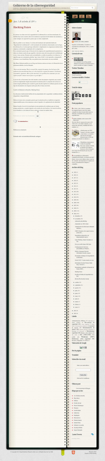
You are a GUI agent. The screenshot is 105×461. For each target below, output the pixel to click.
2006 (75, 208)
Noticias (84, 336)
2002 (75, 313)
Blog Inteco (77, 398)
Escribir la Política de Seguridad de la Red (84, 275)
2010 (75, 197)
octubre (77, 282)
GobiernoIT (81, 331)
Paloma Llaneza (78, 420)
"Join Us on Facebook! (81, 16)
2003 (75, 310)
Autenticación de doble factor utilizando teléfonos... (84, 227)
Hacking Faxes (78, 271)
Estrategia (74, 331)
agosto (77, 288)
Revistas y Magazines (77, 340)
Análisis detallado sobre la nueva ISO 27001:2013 (82, 119)
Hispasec (76, 408)
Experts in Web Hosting (90, 453)
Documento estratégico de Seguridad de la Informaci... (84, 256)
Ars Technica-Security (79, 395)
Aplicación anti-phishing (81, 221)
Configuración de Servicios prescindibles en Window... (82, 247)
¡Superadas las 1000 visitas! (82, 224)
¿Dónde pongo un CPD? (86, 130)
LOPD (73, 337)
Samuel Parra (77, 422)
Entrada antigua (35, 136)
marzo (76, 301)
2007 (75, 205)
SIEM (86, 340)
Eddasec (76, 400)
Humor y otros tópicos (86, 333)
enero (76, 307)
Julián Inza (76, 413)
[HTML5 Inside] (73, 452)
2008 (75, 202)
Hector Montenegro (78, 405)
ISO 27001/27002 (85, 335)
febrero (77, 304)
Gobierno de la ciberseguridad (34, 5)
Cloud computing (85, 324)
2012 (75, 191)
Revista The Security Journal (82, 279)
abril (76, 299)
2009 (75, 200)
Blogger (88, 388)
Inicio (28, 136)
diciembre (77, 216)
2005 (75, 211)
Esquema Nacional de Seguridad (86, 329)
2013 (75, 189)
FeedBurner (86, 378)
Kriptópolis (76, 415)
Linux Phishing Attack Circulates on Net (84, 240)
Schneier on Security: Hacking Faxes (29, 90)
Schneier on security (79, 425)
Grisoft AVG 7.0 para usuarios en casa (84, 260)
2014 (75, 186)
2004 (75, 213)
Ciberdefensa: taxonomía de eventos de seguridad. (87, 143)
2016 (75, 180)
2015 (75, 183)
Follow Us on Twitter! (74, 16)
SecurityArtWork (78, 427)
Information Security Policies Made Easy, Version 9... (83, 263)
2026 (75, 172)
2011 (75, 194)
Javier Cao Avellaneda (81, 41)
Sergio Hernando (78, 430)
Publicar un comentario (19, 130)
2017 (75, 177)
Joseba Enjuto (77, 410)
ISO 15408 (74, 334)
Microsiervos (77, 417)
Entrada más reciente (20, 136)
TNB (51, 452)
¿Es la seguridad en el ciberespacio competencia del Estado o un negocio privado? (83, 156)
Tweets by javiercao (76, 75)
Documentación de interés (83, 328)
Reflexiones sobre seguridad (81, 339)
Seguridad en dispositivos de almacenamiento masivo (82, 236)
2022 (75, 175)
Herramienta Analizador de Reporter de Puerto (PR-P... (84, 268)
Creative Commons (88, 65)
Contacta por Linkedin (82, 20)
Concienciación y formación (81, 326)
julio (76, 290)
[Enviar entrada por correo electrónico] (37, 116)
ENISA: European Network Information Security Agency (83, 252)
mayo (76, 296)
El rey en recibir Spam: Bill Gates (83, 244)
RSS (88, 16)
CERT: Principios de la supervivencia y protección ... (84, 231)
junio (76, 293)
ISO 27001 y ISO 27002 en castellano (81, 108)
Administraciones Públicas (78, 320)
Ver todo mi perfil (78, 51)
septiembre (78, 285)
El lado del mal (77, 403)
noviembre (78, 218)
